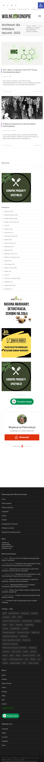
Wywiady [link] (6, 289)
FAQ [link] (3, 700)
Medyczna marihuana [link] (10, 257)
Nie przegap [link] (7, 264)
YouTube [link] (5, 737)
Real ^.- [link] (4, 745)
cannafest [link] (6, 617)
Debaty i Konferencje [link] (10, 222)
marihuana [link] (23, 636)
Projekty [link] (4, 691)
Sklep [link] (3, 696)
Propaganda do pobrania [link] (10, 524)
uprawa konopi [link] (15, 663)
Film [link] (5, 225)
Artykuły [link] (4, 679)
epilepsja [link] (37, 621)
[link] (41, 5)
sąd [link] (26, 659)
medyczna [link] (26, 640)
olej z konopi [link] (16, 651)
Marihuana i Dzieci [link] (9, 253)
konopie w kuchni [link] (23, 632)
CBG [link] (19, 617)
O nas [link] (4, 499)
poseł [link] (11, 655)
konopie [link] (25, 628)
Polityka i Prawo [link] (8, 267)
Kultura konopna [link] (8, 243)
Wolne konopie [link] (6, 683)
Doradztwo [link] (11, 9)
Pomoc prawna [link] (36, 9)
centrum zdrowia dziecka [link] (11, 621)
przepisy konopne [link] (29, 655)
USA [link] (24, 663)
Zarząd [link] (4, 516)
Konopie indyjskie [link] (9, 632)
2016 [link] (4, 613)
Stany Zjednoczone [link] (16, 659)
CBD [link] (13, 617)
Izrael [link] (11, 625)
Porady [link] (6, 271)
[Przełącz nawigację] (39, 16)
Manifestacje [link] (7, 246)
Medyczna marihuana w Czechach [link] (14, 648)
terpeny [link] (32, 659)
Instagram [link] (5, 741)
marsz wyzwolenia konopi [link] (11, 640)
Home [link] (4, 675)
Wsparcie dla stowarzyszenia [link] (11, 532)
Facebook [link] (5, 729)
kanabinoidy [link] (29, 625)
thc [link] (39, 659)
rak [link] (39, 655)
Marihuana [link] (5, 76)
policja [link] (5, 655)
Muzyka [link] (6, 260)
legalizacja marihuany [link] (10, 636)
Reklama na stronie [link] (8, 528)
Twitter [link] (4, 733)
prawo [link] (6, 275)
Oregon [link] (25, 651)
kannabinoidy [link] (15, 628)
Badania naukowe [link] (9, 215)
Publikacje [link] (7, 282)
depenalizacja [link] (27, 621)
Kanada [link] (5, 628)
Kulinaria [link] (6, 239)
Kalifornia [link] (19, 625)
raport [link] (5, 659)
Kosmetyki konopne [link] (9, 236)
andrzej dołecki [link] (14, 613)
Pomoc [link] (4, 687)
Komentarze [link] (7, 232)
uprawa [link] (5, 663)
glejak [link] (5, 625)
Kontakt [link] (4, 520)
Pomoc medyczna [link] (23, 9)
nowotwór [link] (6, 651)
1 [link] (9, 76)
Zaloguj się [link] (5, 542)
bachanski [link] (25, 613)
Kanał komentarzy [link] (7, 546)
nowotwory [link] (32, 648)
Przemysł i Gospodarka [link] (11, 278)
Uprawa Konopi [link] (8, 285)
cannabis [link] (34, 613)
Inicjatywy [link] (7, 229)
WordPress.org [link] (6, 548)
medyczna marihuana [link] (10, 644)
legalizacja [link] (35, 632)
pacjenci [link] (33, 651)
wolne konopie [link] (33, 663)
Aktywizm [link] (7, 211)
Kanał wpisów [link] (6, 544)
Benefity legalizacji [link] (8, 130)
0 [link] (13, 130)
